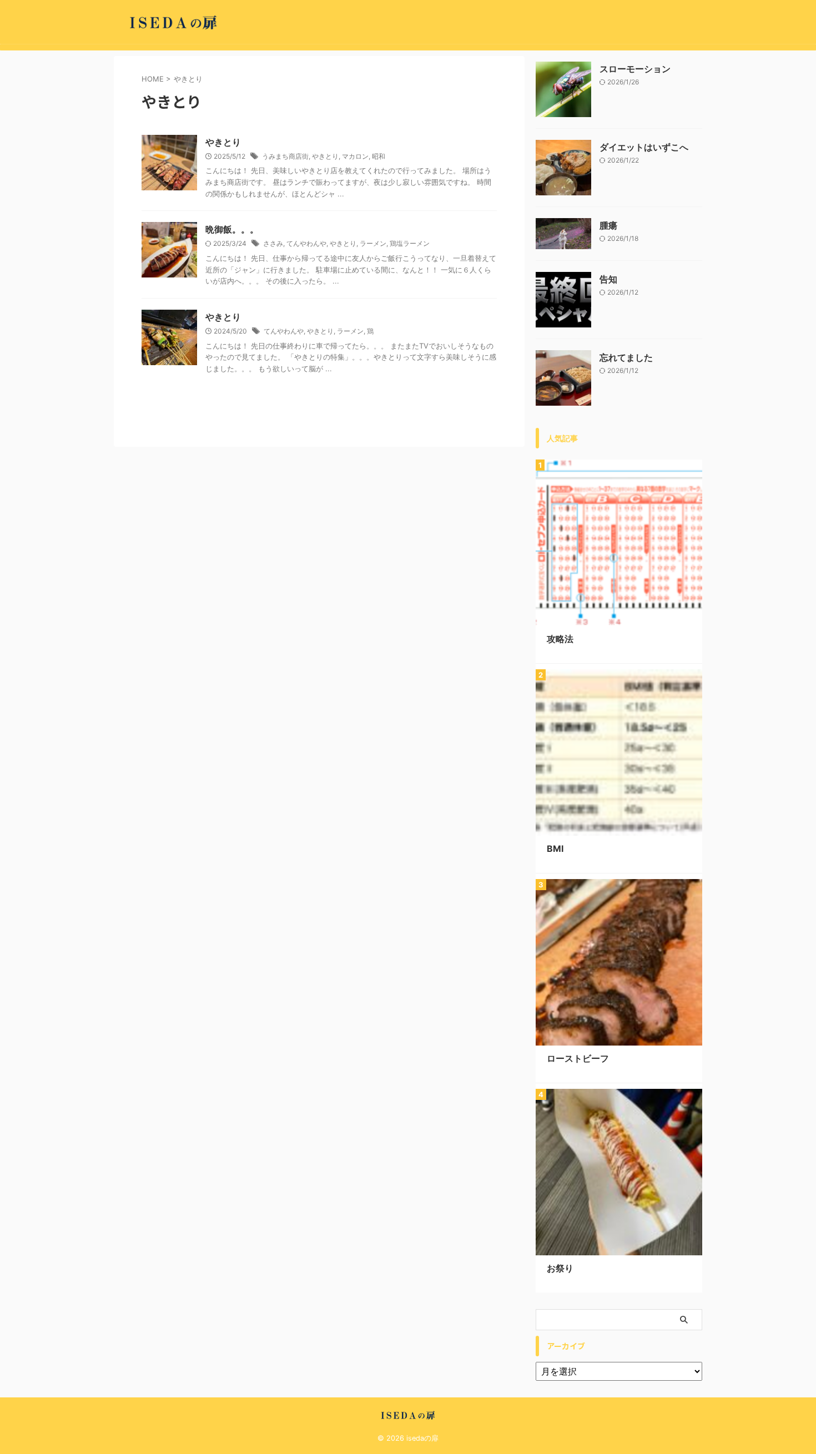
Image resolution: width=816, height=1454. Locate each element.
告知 (608, 279)
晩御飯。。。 (232, 229)
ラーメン (373, 243)
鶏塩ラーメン (410, 243)
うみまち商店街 (285, 156)
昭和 (378, 156)
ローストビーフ (578, 1058)
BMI (555, 848)
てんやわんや (306, 243)
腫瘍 (608, 225)
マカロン (355, 156)
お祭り (560, 1268)
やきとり (223, 142)
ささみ (273, 243)
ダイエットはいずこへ (644, 147)
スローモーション (635, 68)
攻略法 (560, 638)
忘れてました (626, 357)
